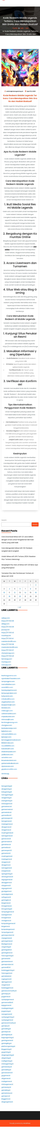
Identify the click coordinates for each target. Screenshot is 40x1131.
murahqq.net (6, 635)
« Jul (19, 607)
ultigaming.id (6, 1058)
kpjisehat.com (6, 731)
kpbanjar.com (6, 737)
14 (25, 592)
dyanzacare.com (7, 766)
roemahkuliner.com (8, 684)
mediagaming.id (7, 1008)
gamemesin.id (6, 842)
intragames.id (6, 906)
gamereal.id (5, 958)
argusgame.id (6, 888)
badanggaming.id (7, 970)
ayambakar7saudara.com (10, 678)
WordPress (26, 1123)
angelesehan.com (8, 702)
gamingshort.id (6, 953)
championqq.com (7, 653)
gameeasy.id (6, 1087)
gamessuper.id (6, 818)
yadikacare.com (7, 754)
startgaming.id (6, 801)
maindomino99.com (8, 641)
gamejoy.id (5, 1026)
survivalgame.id (7, 894)
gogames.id (5, 1075)
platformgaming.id (8, 1046)
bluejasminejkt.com (8, 705)
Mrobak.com (5, 708)
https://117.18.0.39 (7, 627)
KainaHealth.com (7, 749)
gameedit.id (5, 967)
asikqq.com (5, 618)
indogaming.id (6, 792)
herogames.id (6, 821)
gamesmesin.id (7, 809)
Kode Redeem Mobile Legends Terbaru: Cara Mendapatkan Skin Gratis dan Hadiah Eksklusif (20, 98)
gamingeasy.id (6, 1035)
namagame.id (6, 868)
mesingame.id (6, 859)
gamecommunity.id (8, 1023)
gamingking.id (6, 1043)
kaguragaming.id (7, 1037)
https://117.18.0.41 (7, 638)
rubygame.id (5, 885)
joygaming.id (6, 1011)
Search (4, 520)
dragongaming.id (7, 1055)
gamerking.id (6, 1029)
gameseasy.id (6, 1067)
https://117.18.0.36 (7, 621)
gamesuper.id (6, 850)
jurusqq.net (5, 630)
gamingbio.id (6, 900)
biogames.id (5, 903)
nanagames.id (6, 1014)
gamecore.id (6, 839)
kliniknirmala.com (7, 743)
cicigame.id (5, 985)
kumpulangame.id (7, 929)
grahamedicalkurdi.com (9, 763)
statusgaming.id (7, 1064)
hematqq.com (6, 659)
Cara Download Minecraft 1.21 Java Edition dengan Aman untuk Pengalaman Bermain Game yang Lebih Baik (17, 540)
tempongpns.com (8, 681)
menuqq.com (6, 665)
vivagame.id (5, 862)
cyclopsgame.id (7, 1020)
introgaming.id (6, 909)
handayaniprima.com (9, 690)
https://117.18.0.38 (7, 644)
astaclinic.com (6, 757)
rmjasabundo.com (8, 716)
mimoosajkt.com (7, 719)
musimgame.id (6, 856)
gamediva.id (5, 847)
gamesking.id (6, 1070)
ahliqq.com (5, 624)
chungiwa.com (6, 725)
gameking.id (5, 1090)
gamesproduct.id (7, 935)
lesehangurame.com (9, 676)
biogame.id (5, 926)
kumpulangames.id (8, 923)
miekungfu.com (7, 711)
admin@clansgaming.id (14, 91)
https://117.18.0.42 (7, 633)
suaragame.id (6, 915)
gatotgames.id (6, 941)
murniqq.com (6, 662)
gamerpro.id (5, 1032)
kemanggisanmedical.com (11, 740)
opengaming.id (6, 874)
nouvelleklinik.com (7, 746)
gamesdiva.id (6, 815)
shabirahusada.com (8, 752)
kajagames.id (6, 1005)
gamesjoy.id (5, 994)
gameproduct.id (7, 964)
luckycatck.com (7, 696)
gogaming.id (5, 1052)
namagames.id (6, 836)
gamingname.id (7, 1040)
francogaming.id (7, 956)
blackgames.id (6, 944)
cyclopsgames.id (7, 999)
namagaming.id (7, 795)
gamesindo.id (6, 812)
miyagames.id (6, 938)
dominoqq (5, 774)
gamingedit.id (6, 950)
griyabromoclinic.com (9, 769)
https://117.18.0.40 (7, 656)
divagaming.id (6, 789)
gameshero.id (6, 806)
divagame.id (5, 865)
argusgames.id (6, 880)
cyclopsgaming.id (7, 1017)
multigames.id (6, 1081)
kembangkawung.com (9, 722)
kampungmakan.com (9, 693)
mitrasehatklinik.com (8, 734)
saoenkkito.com (7, 687)
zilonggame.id (6, 882)
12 (14, 592)
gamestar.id (5, 853)
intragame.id (6, 918)
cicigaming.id (6, 947)
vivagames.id (6, 830)
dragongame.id (7, 1102)
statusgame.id (6, 804)
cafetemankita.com (8, 714)
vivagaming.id (6, 798)
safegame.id (6, 897)
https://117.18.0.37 (7, 650)
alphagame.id (6, 982)
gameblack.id (6, 976)
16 (36, 592)
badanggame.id (7, 988)
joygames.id (5, 997)
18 (9, 596)
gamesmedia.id (7, 1002)
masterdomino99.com (9, 647)
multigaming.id (6, 1061)
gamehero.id (6, 844)
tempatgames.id (7, 912)
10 (4, 592)
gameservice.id (7, 961)
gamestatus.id (6, 1093)
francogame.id (6, 973)
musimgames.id (7, 833)
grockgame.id (6, 891)
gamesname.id (6, 1073)
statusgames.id (7, 1084)
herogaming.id (6, 786)
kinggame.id (5, 1099)
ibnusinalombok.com (8, 760)
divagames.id (6, 827)
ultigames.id (5, 1078)
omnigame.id (6, 920)
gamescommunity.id (8, 991)
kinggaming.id (6, 1049)
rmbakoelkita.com (7, 699)
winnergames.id (7, 877)
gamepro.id (5, 1096)
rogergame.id (6, 979)
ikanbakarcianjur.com (9, 728)
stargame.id (5, 871)
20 (20, 596)
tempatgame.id (7, 932)
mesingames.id (7, 824)
